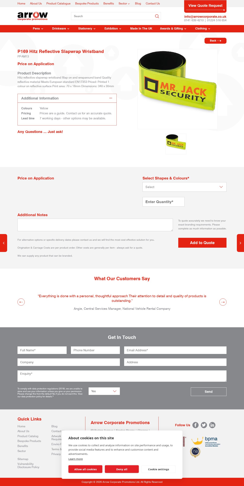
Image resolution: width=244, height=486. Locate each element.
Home (21, 3)
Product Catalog (28, 436)
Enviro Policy (59, 444)
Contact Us (153, 3)
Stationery (85, 28)
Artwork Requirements (60, 437)
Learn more (75, 459)
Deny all (121, 469)
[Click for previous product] (3, 243)
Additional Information (40, 98)
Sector (123, 3)
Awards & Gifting (171, 28)
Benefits (108, 3)
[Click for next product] (240, 243)
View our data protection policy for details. (50, 395)
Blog (138, 3)
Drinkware (59, 28)
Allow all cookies (85, 469)
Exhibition (111, 28)
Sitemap (23, 459)
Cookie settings (158, 469)
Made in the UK (141, 28)
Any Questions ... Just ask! (40, 132)
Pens (36, 28)
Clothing (201, 28)
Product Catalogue (58, 3)
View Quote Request (205, 5)
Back (213, 40)
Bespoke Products (87, 3)
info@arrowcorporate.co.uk (205, 16)
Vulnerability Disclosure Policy (28, 465)
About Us (36, 3)
